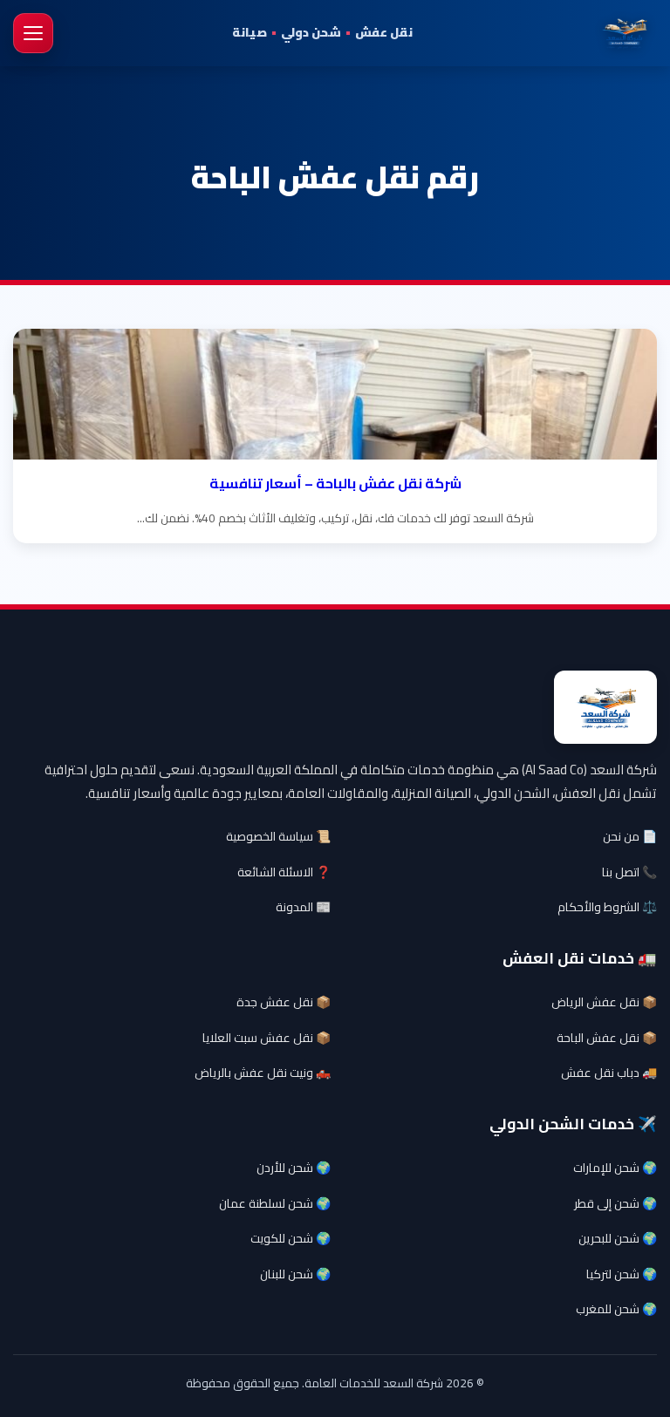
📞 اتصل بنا (629, 872)
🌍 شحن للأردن (293, 1167)
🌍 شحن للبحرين (617, 1238)
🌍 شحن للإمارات (615, 1167)
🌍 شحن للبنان (295, 1274)
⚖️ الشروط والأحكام (607, 907)
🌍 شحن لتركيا (621, 1274)
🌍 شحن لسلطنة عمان (275, 1203)
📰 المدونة (303, 907)
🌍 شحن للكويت (290, 1238)
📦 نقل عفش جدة (283, 1002)
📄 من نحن (630, 836)
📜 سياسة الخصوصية (278, 836)
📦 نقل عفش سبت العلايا (266, 1037)
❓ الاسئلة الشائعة (284, 872)
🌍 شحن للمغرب (616, 1309)
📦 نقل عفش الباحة (607, 1037)
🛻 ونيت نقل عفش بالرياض (263, 1072)
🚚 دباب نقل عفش (609, 1072)
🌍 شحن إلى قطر (615, 1203)
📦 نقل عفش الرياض (604, 1002)
